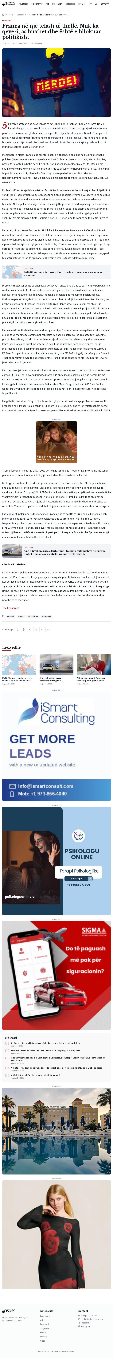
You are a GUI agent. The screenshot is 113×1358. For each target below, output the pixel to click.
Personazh (57, 4)
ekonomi (10, 616)
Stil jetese (70, 4)
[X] (29, 629)
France (20, 616)
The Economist (10, 608)
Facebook (85, 1323)
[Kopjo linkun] (47, 629)
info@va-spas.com (89, 1315)
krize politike (33, 616)
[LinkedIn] (35, 629)
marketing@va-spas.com (92, 1319)
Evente (81, 4)
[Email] (41, 629)
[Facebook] (17, 629)
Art (47, 4)
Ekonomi (20, 15)
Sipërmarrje (36, 4)
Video (42, 1341)
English (106, 4)
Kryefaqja (23, 4)
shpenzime (46, 616)
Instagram (85, 1326)
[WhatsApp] (23, 629)
